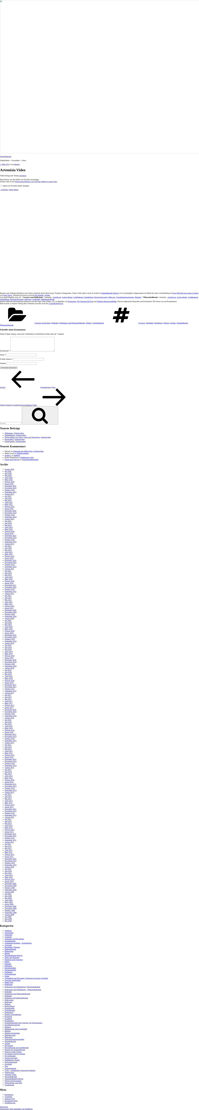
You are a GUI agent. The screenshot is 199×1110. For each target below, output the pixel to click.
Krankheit (8, 1019)
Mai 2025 (8, 500)
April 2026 (9, 478)
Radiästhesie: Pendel (12, 1060)
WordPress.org (10, 1103)
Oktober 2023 (10, 540)
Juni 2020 (8, 623)
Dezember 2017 (10, 685)
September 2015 (10, 741)
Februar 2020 (9, 631)
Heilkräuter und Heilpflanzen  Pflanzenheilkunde (22, 987)
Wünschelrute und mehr (13, 1083)
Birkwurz (111, 297)
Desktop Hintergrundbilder (106, 301)
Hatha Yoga (9, 982)
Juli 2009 (8, 894)
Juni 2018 (8, 672)
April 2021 (9, 602)
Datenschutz (4, 1109)
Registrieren (9, 1095)
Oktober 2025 (10, 490)
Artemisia (22, 176)
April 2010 (9, 875)
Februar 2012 (9, 830)
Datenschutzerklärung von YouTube (36, 182)
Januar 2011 (9, 857)
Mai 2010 (8, 873)
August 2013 (9, 792)
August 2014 (9, 768)
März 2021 (9, 604)
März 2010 (9, 877)
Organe (47, 295)
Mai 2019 (8, 650)
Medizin (8, 1031)
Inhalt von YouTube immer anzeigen (16, 186)
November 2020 (10, 612)
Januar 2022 (9, 583)
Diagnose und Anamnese (14, 960)
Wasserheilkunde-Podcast (14, 1079)
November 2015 (10, 737)
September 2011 (10, 840)
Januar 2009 (9, 904)
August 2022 (9, 569)
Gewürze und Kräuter (42, 323)
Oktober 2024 (10, 515)
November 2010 (10, 861)
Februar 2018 (9, 681)
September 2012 (10, 815)
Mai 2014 (8, 774)
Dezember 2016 (10, 710)
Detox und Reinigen (12, 958)
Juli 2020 (8, 621)
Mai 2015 (8, 749)
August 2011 (9, 842)
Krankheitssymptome (12, 1025)
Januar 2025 (9, 509)
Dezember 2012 (10, 809)
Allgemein (8, 935)
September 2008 (10, 913)
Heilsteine (8, 996)
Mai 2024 (8, 525)
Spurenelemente (10, 1068)
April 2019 (9, 652)
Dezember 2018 (10, 660)
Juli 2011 (8, 844)
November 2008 (10, 908)
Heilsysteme (9, 1000)
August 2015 (9, 743)
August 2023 (9, 544)
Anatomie (8, 937)
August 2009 (9, 892)
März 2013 (9, 803)
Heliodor (138, 297)
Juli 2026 (8, 471)
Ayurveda (8, 945)
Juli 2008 (8, 917)
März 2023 (9, 554)
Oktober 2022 (10, 565)
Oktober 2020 (10, 614)
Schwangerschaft (11, 1062)
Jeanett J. (8, 455)
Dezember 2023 (10, 536)
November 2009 (10, 886)
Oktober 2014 (10, 763)
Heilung (89, 323)
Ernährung (8, 972)
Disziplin (8, 964)
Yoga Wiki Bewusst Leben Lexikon (185, 293)
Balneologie (9, 951)
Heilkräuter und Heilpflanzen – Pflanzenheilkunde (23, 990)
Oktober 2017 (10, 689)
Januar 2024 (9, 534)
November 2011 (10, 836)
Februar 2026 (9, 482)
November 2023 (10, 538)
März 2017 (9, 703)
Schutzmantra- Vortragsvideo (15, 441)
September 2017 (10, 691)
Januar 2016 (9, 732)
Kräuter (173, 323)
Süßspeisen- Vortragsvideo (14, 433)
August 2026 (9, 469)
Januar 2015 (9, 757)
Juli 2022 (8, 571)
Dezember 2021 (10, 585)
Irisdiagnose (9, 1012)
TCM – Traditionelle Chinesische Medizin (20, 1070)
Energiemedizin (10, 968)
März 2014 (9, 778)
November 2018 (10, 662)
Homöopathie (10, 1008)
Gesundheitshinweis (56, 303)
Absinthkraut (88, 297)
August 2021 (9, 594)
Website (3, 363)
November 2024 (10, 513)
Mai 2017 (8, 699)
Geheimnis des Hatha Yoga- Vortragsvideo (28, 451)
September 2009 (10, 890)
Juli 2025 (8, 496)
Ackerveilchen (67, 297)
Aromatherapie (10, 941)
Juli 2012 (8, 819)
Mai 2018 (8, 674)
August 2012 (9, 817)
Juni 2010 (8, 871)
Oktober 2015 (10, 739)
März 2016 (9, 728)
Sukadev (16, 164)
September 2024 (10, 517)
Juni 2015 (8, 747)
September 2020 (10, 616)
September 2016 (10, 716)
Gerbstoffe (36, 299)
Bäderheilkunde (10, 949)
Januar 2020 (9, 633)
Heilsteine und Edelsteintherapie (16, 998)
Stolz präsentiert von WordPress (21, 1109)
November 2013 (10, 786)
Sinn (6, 1066)
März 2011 (8, 853)
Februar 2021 (9, 606)
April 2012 (9, 826)
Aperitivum (57, 297)
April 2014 (9, 776)
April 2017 (9, 701)
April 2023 (9, 552)
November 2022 (10, 563)
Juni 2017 (8, 697)
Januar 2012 (9, 832)
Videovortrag (9, 1073)
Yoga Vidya (7, 295)
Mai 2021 (8, 600)
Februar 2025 (9, 507)
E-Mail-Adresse (6, 359)
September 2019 (10, 641)
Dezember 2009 (10, 884)
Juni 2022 (8, 573)
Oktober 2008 (10, 910)
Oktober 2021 (10, 589)
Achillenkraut (78, 297)
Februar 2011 (9, 855)
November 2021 (10, 587)
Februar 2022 (9, 581)
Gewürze (141, 323)
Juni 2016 (8, 722)
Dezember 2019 (10, 635)
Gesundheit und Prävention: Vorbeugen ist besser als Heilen (26, 978)
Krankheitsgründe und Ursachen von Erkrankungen (23, 1023)
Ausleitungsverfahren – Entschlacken (18, 943)
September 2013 (10, 790)
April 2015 (9, 751)
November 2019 (10, 637)
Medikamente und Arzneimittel (16, 1029)
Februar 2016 (9, 730)
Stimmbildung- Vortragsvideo (15, 435)
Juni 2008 (8, 919)
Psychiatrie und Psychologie (15, 1054)
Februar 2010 (9, 879)
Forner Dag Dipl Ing (12, 460)
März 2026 (9, 480)
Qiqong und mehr (11, 1058)
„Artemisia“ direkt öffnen (9, 190)
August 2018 (9, 668)
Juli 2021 (8, 596)
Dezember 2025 (10, 486)
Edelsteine (8, 966)
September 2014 (10, 766)
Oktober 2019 (10, 639)
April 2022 (9, 577)
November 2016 (10, 712)
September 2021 (10, 592)
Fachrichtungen (10, 974)
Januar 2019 (9, 658)
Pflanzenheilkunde (6, 325)
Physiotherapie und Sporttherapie (17, 1048)
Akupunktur (9, 933)
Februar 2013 (9, 805)
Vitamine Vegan (10, 1075)
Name (3, 355)
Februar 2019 (9, 656)
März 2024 (9, 529)
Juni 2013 (8, 797)
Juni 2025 (8, 498)
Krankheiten (9, 1021)
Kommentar (5, 351)
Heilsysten (8, 1002)
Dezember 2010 (10, 859)
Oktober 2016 (10, 714)
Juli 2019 (8, 645)
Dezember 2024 (10, 511)
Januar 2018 (9, 683)
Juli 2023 (8, 546)
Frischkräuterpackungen (125, 297)
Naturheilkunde (5, 157)
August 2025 (9, 494)
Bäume (7, 953)
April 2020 (9, 627)
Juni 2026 (8, 473)
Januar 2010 (9, 881)
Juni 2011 (8, 846)
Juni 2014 (8, 772)
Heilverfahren (10, 1006)
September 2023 (10, 542)
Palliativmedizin (23, 453)
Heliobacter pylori (27, 457)
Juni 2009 (8, 896)
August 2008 (9, 915)
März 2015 (9, 753)
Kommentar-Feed (11, 1101)
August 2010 (9, 867)
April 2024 (9, 527)
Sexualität (8, 1064)
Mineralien (8, 1037)
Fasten (7, 976)
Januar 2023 (9, 558)
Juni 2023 (8, 548)
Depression (72, 301)
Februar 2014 (9, 780)
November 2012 (10, 811)
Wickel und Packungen (13, 1081)
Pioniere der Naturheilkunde (15, 1050)
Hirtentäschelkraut (47, 299)
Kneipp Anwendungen (13, 1015)
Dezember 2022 (10, 560)
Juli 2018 (8, 670)
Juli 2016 (8, 720)
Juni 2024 (8, 523)
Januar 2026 (9, 484)
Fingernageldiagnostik (30, 460)
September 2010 (10, 865)
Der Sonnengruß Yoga (85, 301)
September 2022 (10, 567)
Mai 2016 (8, 724)
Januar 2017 (9, 708)
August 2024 (9, 519)
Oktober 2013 (10, 788)
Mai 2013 (8, 799)
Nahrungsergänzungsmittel (14, 1039)
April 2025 (9, 502)
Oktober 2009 (10, 888)
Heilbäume (9, 984)
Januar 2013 (9, 807)
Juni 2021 (8, 598)
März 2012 (9, 828)
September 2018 (10, 666)
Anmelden (8, 1097)
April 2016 (9, 726)
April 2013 (9, 801)
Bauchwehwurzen (101, 297)
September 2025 (10, 492)
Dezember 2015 (10, 734)
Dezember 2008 (10, 906)
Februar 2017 (9, 705)
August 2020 (9, 618)
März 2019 (9, 654)
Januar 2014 (9, 782)
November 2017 (10, 687)
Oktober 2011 (10, 838)
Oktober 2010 (10, 863)
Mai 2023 (8, 550)
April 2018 (9, 676)
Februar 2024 (9, 531)
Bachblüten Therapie (12, 947)
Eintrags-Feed (10, 1099)
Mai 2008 (8, 921)
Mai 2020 (8, 625)
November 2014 (10, 761)
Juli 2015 (8, 745)
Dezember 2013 (10, 784)
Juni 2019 (8, 647)
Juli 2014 (8, 770)
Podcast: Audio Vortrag (13, 1052)
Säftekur (17, 455)
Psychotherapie (10, 1056)
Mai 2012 (8, 824)
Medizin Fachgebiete (12, 1033)
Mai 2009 (8, 898)
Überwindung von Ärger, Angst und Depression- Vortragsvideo (28, 437)
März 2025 (9, 505)
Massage (8, 1027)
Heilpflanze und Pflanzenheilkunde (72, 323)
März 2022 (9, 579)
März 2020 (9, 629)
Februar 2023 (9, 556)
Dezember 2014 (10, 759)
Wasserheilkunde (11, 1077)
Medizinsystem (10, 1035)
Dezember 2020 (10, 610)
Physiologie (39, 295)
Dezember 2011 (10, 834)
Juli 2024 (8, 521)
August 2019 (9, 643)
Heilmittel (54, 323)
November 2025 (10, 488)
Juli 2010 (8, 869)
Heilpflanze (158, 323)
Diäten (7, 962)
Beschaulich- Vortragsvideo (15, 439)
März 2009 (9, 902)
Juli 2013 (8, 795)
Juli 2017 (8, 695)
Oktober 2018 (10, 664)
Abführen (8, 931)
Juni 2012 (8, 821)
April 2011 (8, 850)
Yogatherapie (9, 1085)
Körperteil (8, 1017)
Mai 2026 (8, 476)
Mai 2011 (8, 848)
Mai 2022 (8, 575)
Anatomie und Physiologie (14, 939)
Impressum (4, 1107)
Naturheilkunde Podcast (110, 293)
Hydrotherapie (10, 1010)
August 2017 (9, 693)
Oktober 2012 (10, 813)
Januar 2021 (9, 608)
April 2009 (9, 900)
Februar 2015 (9, 755)
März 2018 (9, 679)
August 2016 (9, 718)
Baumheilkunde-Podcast (13, 955)
